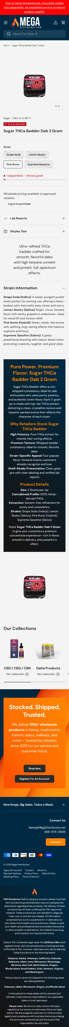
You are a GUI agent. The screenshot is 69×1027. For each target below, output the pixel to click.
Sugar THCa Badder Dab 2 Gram (28, 45)
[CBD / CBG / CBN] (17, 649)
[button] (63, 22)
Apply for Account (13, 870)
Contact (56, 842)
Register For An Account (34, 778)
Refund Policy (49, 873)
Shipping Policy (11, 876)
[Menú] (6, 22)
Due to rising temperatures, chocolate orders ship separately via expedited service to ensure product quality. (34, 7)
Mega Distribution (21, 864)
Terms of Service (30, 876)
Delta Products (48, 668)
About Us (42, 870)
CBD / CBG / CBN (17, 668)
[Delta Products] (48, 649)
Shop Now (34, 768)
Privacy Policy (32, 873)
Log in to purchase (19, 203)
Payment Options (12, 873)
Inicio (6, 45)
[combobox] (34, 34)
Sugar (7, 118)
